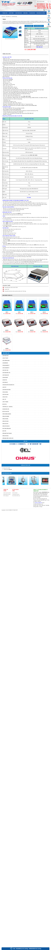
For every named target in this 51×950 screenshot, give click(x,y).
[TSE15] (20, 27)
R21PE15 (31, 330)
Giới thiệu (11, 13)
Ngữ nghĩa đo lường (6, 494)
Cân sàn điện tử (5, 367)
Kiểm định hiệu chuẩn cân (7, 438)
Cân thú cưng (5, 394)
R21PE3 (6, 330)
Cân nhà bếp (5, 377)
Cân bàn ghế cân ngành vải (8, 384)
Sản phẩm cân (18, 13)
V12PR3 (6, 348)
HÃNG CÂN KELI (5, 435)
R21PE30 (44, 330)
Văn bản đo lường (41, 13)
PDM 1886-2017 (39, 46)
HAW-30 (44, 312)
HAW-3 (7, 312)
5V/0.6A (41, 45)
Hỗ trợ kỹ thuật (14, 492)
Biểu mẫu (25, 13)
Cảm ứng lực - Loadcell (7, 406)
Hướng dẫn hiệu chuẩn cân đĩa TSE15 (11, 287)
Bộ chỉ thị (4, 404)
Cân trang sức (5, 375)
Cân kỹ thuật (5, 358)
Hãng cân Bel (5, 418)
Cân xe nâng (5, 392)
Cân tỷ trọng (5, 401)
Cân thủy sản (5, 370)
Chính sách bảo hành (7, 492)
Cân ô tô (4, 387)
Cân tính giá (5, 382)
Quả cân (4, 430)
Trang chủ (4, 13)
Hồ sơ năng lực (6, 495)
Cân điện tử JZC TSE (7, 247)
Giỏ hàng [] (47, 9)
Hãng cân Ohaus (6, 426)
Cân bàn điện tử (5, 365)
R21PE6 (19, 330)
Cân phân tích (5, 355)
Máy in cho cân (5, 411)
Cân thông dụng (14, 16)
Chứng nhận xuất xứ (15, 494)
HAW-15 (31, 312)
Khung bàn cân (5, 409)
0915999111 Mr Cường (22, 948)
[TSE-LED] (20, 31)
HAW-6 (19, 312)
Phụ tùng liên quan (6, 428)
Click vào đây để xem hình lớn (10, 38)
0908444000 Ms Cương (35, 948)
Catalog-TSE (7, 289)
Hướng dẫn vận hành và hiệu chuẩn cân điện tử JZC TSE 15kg (15, 291)
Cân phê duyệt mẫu (6, 389)
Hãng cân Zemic (5, 416)
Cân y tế (4, 399)
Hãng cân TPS (5, 423)
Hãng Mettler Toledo (7, 433)
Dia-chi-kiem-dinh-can (16, 495)
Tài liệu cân (32, 13)
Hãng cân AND (5, 421)
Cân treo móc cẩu (6, 372)
